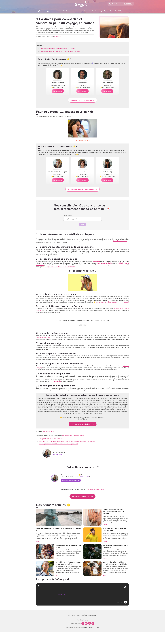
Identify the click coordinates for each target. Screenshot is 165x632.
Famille (94, 11)
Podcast (113, 11)
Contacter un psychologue (81, 424)
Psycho (65, 11)
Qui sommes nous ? (91, 615)
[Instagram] (86, 623)
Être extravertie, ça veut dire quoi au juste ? (68, 546)
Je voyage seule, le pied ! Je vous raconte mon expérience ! (58, 444)
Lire (37, 541)
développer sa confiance (44, 337)
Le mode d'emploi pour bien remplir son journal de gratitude (115, 563)
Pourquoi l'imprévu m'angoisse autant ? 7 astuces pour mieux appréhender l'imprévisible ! (67, 441)
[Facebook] (82, 623)
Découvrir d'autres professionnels (81, 189)
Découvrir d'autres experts (81, 100)
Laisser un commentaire (81, 496)
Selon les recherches (120, 241)
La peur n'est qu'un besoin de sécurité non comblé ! (112, 302)
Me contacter (57, 91)
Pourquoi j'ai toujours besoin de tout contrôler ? (114, 529)
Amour (79, 11)
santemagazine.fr (48, 431)
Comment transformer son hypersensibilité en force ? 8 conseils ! (113, 512)
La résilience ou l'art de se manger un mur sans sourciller (68, 563)
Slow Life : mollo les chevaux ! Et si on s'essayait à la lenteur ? (58, 529)
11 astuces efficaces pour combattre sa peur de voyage (57, 48)
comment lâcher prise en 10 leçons (73, 435)
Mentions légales (82, 620)
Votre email (67, 215)
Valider (82, 224)
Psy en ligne (103, 11)
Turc (97, 627)
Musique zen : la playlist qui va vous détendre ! (60, 267)
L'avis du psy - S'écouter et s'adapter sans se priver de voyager (60, 51)
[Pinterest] (92, 623)
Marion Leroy (57, 36)
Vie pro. (86, 11)
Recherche (123, 11)
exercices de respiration (104, 263)
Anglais (84, 627)
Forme (73, 11)
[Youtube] (89, 623)
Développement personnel (51, 11)
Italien (91, 627)
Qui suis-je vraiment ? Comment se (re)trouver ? (116, 546)
